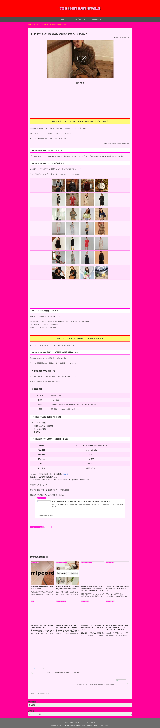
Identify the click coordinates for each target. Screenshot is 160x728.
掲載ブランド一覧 (74, 723)
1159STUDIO (48, 527)
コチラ (65, 474)
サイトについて (91, 723)
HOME (66, 723)
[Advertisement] (80, 100)
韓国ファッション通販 (37, 527)
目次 (77, 83)
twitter (83, 723)
